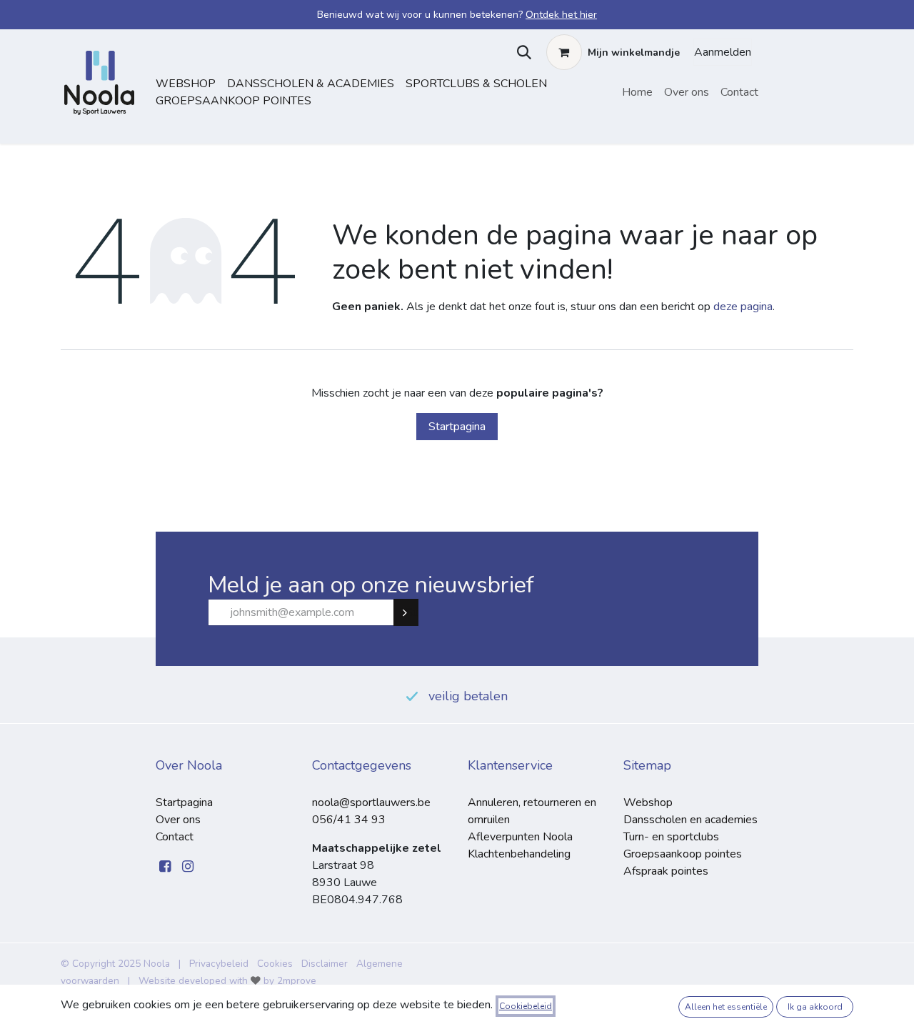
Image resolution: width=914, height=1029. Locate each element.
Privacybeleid (218, 963)
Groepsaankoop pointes (233, 101)
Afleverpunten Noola (520, 837)
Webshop (186, 83)
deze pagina (743, 306)
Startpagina (457, 426)
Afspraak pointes (665, 871)
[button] (521, 52)
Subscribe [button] (412, 612)
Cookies (275, 963)
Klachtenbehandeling (519, 854)
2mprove (296, 981)
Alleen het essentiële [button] (726, 1007)
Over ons (178, 819)
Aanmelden (722, 52)
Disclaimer (324, 963)
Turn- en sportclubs (671, 837)
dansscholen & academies (310, 83)
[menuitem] (637, 92)
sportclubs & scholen (476, 83)
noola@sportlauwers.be (371, 802)
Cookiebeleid (525, 1006)
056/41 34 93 (349, 819)
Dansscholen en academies (690, 819)
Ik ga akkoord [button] (815, 1007)
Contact (175, 837)
